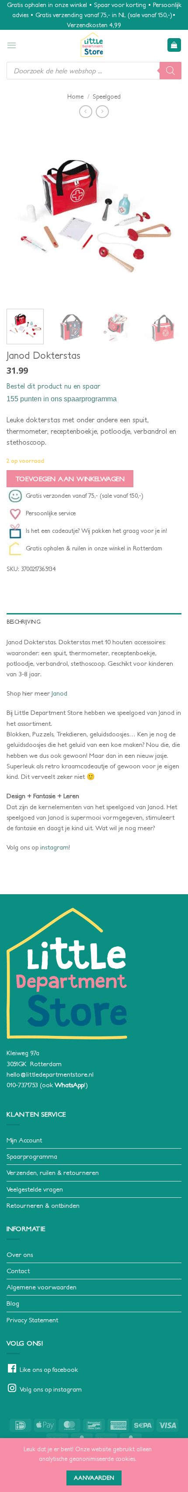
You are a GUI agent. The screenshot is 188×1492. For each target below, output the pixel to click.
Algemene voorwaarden (42, 1287)
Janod (59, 693)
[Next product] (85, 111)
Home (75, 96)
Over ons (20, 1254)
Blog (13, 1303)
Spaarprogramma (32, 1156)
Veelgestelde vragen (35, 1189)
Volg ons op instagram (51, 1389)
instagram (54, 847)
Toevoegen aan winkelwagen (70, 478)
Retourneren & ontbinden (43, 1205)
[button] (12, 45)
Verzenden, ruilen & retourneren (53, 1172)
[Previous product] (102, 111)
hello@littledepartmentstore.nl (50, 1074)
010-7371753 (22, 1085)
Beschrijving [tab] (24, 622)
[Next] (167, 214)
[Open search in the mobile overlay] (94, 70)
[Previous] (21, 214)
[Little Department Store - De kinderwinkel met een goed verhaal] (91, 45)
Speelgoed (107, 96)
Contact (18, 1270)
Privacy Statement (32, 1320)
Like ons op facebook (49, 1369)
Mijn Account (24, 1140)
